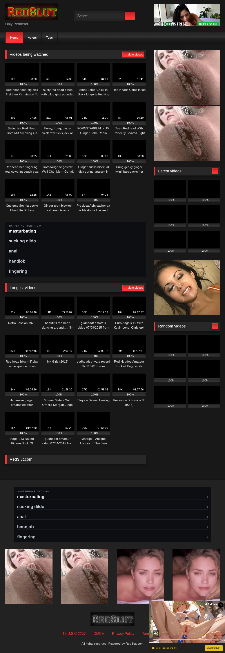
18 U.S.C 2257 (74, 633)
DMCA (99, 633)
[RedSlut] (34, 12)
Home (14, 37)
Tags (49, 37)
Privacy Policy (123, 633)
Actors (32, 37)
